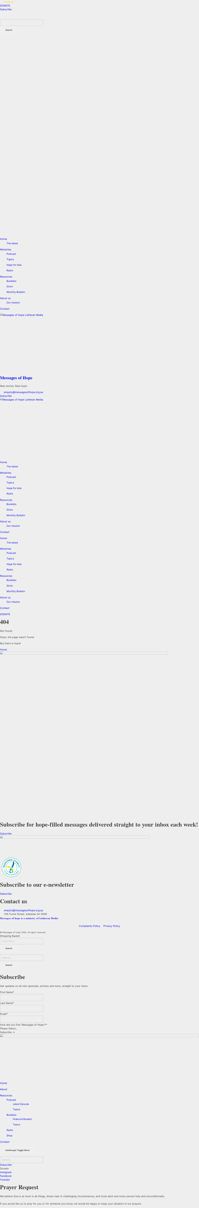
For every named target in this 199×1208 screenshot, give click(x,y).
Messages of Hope (16, 378)
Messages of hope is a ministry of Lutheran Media (29, 918)
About (3, 1089)
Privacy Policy (111, 926)
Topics (10, 482)
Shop (9, 1135)
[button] (4, 1168)
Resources (6, 499)
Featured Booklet (22, 1119)
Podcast (11, 477)
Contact (4, 532)
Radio (10, 493)
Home (3, 462)
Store (10, 509)
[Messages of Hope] (99, 343)
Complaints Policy (89, 926)
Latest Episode (21, 1104)
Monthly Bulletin (16, 515)
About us (5, 521)
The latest (12, 466)
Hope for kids (14, 488)
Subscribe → (7, 1032)
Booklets (11, 504)
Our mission (13, 525)
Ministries (5, 472)
